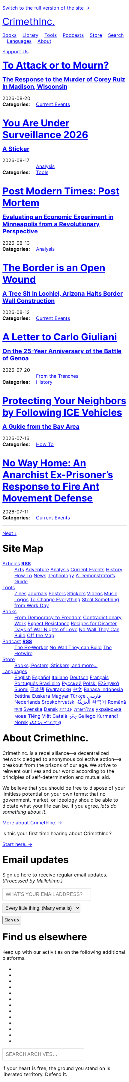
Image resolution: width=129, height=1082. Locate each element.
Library (30, 35)
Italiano (60, 677)
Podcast (11, 641)
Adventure (37, 569)
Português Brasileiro (37, 683)
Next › (9, 533)
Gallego (87, 716)
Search (116, 35)
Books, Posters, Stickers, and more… (56, 665)
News (40, 575)
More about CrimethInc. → (32, 823)
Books (9, 35)
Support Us (15, 52)
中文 (77, 689)
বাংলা (18, 709)
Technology (61, 575)
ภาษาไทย (84, 709)
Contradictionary (102, 617)
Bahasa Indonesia (103, 689)
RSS (26, 563)
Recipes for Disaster (94, 623)
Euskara (41, 696)
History (44, 382)
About (44, 41)
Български (58, 689)
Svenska (32, 709)
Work (20, 623)
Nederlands (27, 702)
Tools (50, 35)
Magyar (60, 696)
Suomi (21, 689)
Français (99, 677)
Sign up (11, 920)
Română (117, 702)
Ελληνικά (108, 683)
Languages (19, 41)
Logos (21, 599)
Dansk (51, 709)
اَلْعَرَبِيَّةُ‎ (83, 702)
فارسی (94, 696)
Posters (57, 593)
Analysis (45, 166)
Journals (37, 593)
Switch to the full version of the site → (46, 8)
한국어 (99, 702)
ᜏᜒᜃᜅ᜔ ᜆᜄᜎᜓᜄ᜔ (45, 722)
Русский (72, 683)
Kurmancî (107, 716)
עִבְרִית (65, 709)
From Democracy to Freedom (48, 617)
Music (110, 593)
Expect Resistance (48, 623)
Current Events (53, 104)
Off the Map (40, 635)
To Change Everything (55, 599)
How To (45, 444)
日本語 (37, 689)
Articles (11, 563)
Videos (95, 593)
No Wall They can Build (76, 647)
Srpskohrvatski (59, 702)
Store (96, 35)
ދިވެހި (73, 716)
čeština (22, 696)
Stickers (76, 593)
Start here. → (17, 844)
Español (41, 677)
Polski (90, 683)
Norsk (21, 722)
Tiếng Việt (39, 716)
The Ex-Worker (31, 647)
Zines (20, 593)
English (22, 677)
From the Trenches (57, 376)
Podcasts (73, 35)
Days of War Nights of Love (45, 629)
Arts (19, 569)
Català (59, 716)
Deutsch (79, 677)
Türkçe (78, 696)
